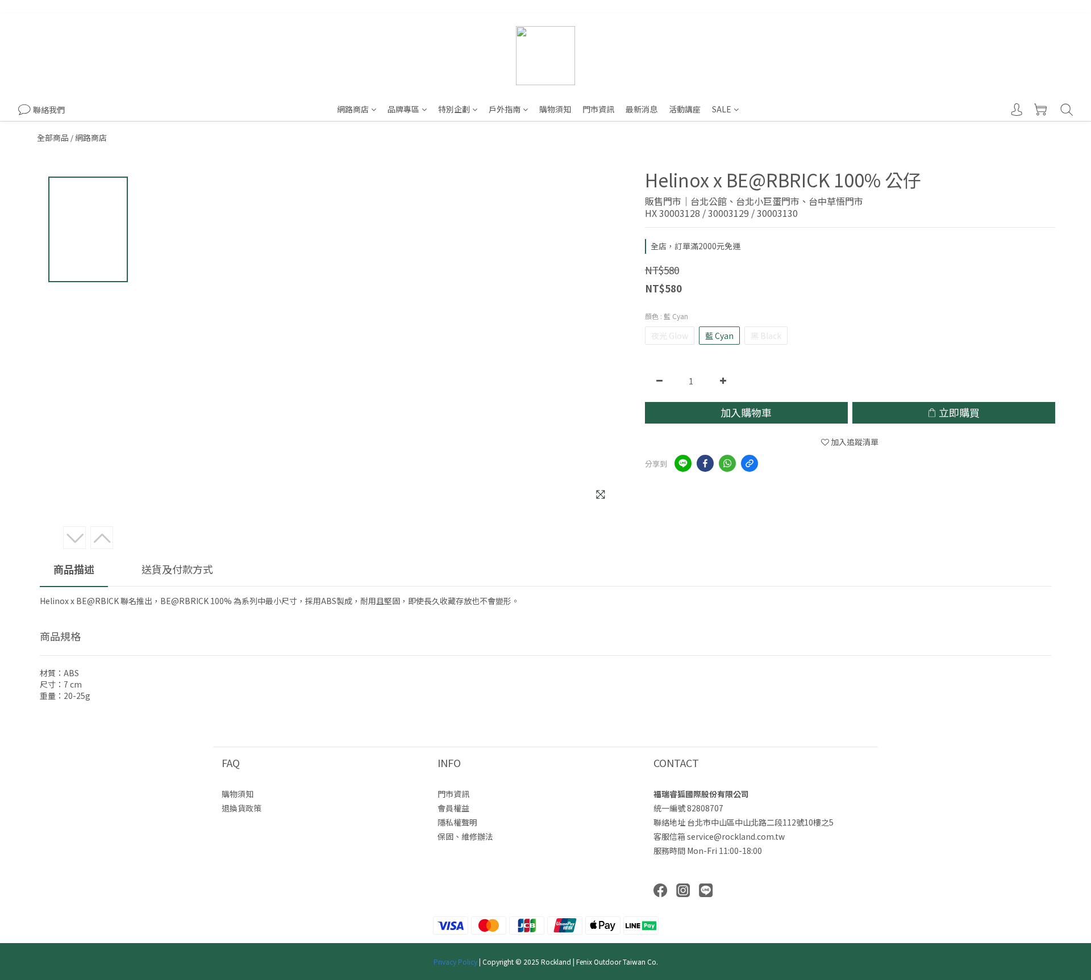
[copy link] (749, 463)
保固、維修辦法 (465, 836)
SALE (721, 109)
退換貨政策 (241, 808)
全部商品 (53, 137)
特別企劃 (454, 109)
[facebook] (705, 463)
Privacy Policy (455, 961)
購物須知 (555, 109)
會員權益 (453, 808)
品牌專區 (403, 109)
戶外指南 (504, 109)
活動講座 (685, 109)
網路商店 (353, 109)
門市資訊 (598, 109)
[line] (683, 463)
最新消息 (641, 109)
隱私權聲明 (457, 822)
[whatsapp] (727, 463)
